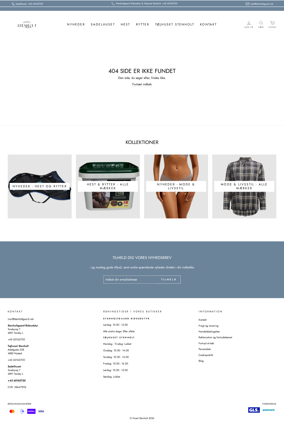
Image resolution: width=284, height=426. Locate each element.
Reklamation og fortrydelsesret (215, 337)
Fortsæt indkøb (142, 84)
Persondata (205, 349)
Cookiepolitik (206, 355)
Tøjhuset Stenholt (174, 24)
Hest (125, 24)
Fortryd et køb (206, 343)
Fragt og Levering (209, 326)
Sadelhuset (103, 24)
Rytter (142, 24)
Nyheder (76, 24)
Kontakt (208, 24)
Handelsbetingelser (209, 331)
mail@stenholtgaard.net (20, 319)
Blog (201, 361)
